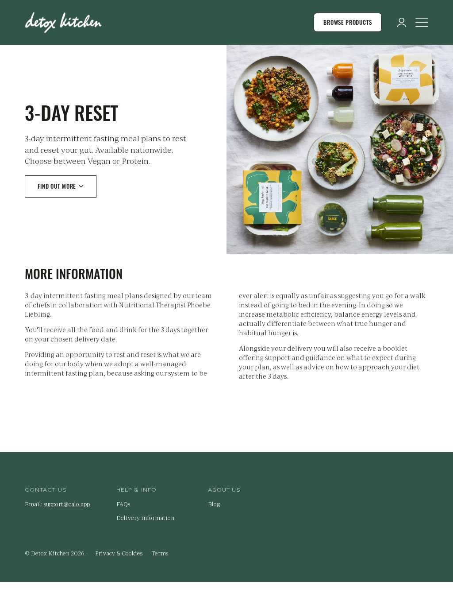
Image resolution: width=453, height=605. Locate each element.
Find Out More (57, 186)
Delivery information (145, 518)
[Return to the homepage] (65, 22)
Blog (214, 504)
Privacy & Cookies (118, 553)
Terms (160, 553)
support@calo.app (67, 504)
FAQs (123, 504)
